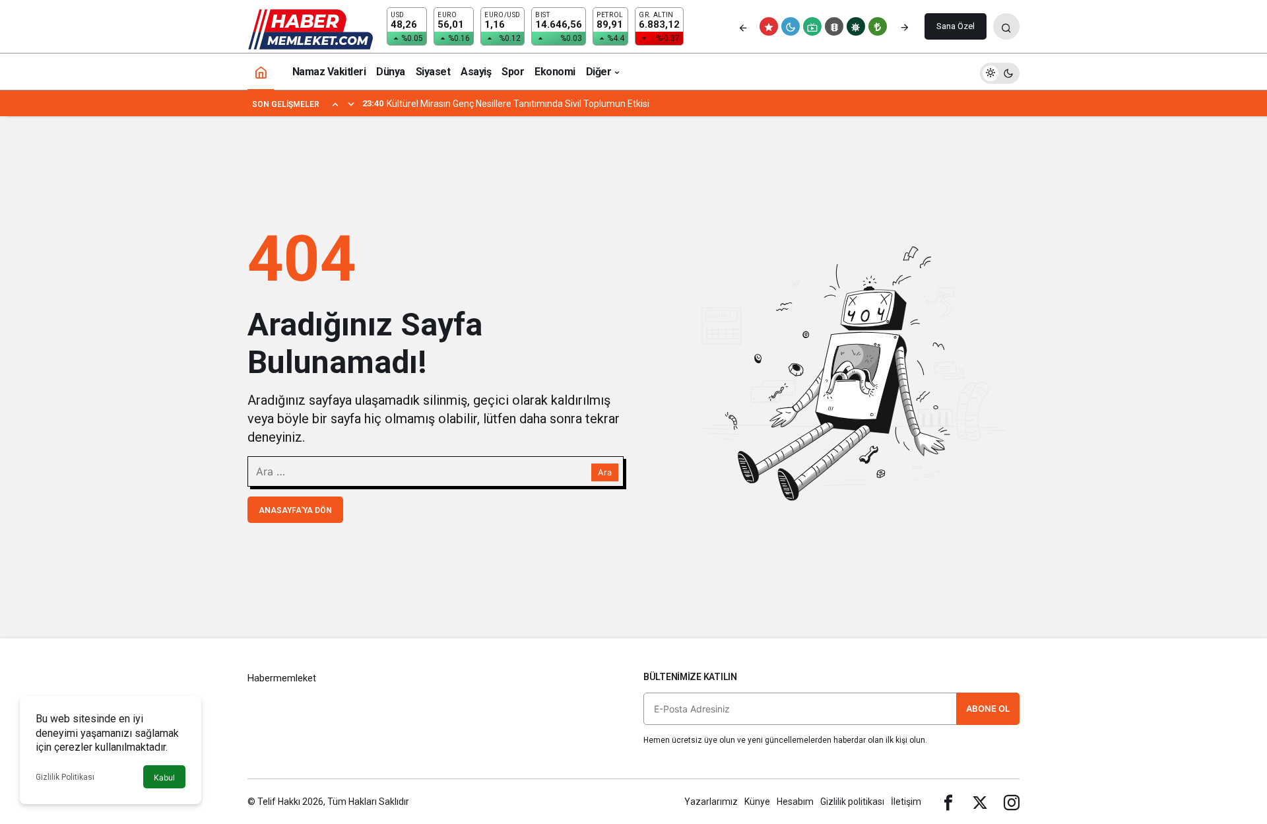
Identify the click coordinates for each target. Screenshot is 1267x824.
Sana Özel (955, 26)
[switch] (1000, 71)
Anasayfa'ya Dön (295, 510)
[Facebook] (948, 801)
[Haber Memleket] (310, 28)
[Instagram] (1012, 801)
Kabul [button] (164, 777)
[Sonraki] (905, 26)
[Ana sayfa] (260, 71)
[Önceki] (743, 26)
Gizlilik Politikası (65, 777)
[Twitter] (980, 801)
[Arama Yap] (1006, 26)
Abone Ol (988, 708)
